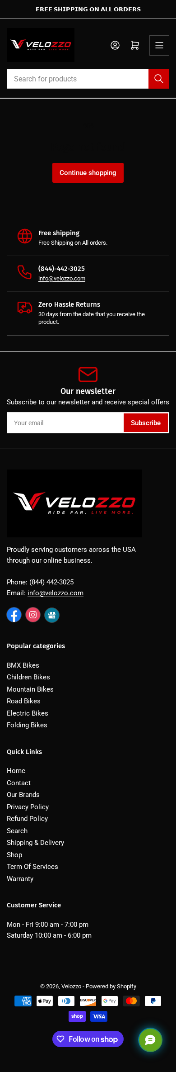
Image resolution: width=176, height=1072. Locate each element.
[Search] (159, 78)
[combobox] (88, 79)
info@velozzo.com (61, 278)
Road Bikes (24, 701)
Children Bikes (28, 677)
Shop (14, 855)
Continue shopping (88, 173)
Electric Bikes (27, 713)
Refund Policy (27, 819)
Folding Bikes (27, 725)
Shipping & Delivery (35, 843)
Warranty (20, 879)
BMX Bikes (23, 665)
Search (17, 831)
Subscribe (146, 423)
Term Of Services (32, 867)
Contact (19, 783)
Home (16, 771)
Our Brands (23, 795)
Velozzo (71, 986)
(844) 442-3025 (51, 582)
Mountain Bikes (30, 689)
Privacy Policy (28, 807)
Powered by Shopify (111, 986)
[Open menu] (159, 45)
